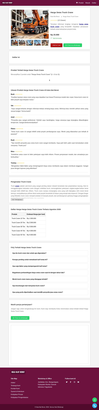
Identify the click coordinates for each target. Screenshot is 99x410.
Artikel (13, 382)
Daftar (94, 3)
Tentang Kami (15, 385)
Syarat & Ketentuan (17, 391)
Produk (81, 3)
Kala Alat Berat (54, 16)
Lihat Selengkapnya (17, 199)
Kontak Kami (15, 388)
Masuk (87, 3)
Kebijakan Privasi (17, 394)
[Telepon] (94, 405)
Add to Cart (56, 45)
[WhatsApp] (94, 399)
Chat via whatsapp (73, 45)
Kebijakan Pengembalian (19, 397)
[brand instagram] (74, 382)
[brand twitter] (66, 382)
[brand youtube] (78, 382)
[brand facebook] (70, 382)
